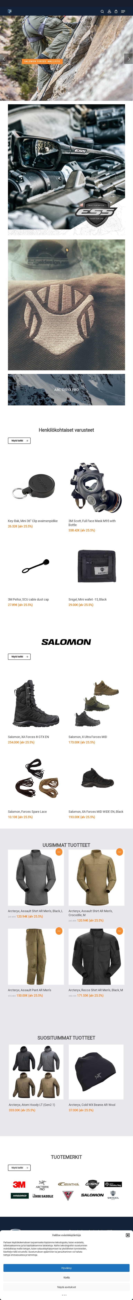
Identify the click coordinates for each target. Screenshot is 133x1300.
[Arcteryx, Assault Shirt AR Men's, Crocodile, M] (97, 878)
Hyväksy (66, 1267)
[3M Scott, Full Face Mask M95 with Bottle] (97, 487)
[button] (128, 1235)
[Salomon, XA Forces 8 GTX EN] (36, 703)
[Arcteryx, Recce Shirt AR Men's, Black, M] (97, 957)
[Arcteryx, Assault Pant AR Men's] (36, 957)
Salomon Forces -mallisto (42, 61)
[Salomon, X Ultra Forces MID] (97, 703)
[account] (109, 11)
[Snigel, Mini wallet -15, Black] (97, 566)
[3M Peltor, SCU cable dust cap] (36, 566)
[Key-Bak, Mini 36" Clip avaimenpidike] (36, 487)
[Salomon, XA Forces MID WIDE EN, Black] (97, 778)
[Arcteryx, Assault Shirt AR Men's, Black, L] (36, 878)
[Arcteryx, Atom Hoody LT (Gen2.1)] (36, 1072)
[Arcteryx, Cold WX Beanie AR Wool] (96, 1072)
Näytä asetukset (66, 1287)
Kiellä (67, 1277)
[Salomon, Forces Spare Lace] (36, 778)
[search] (102, 11)
